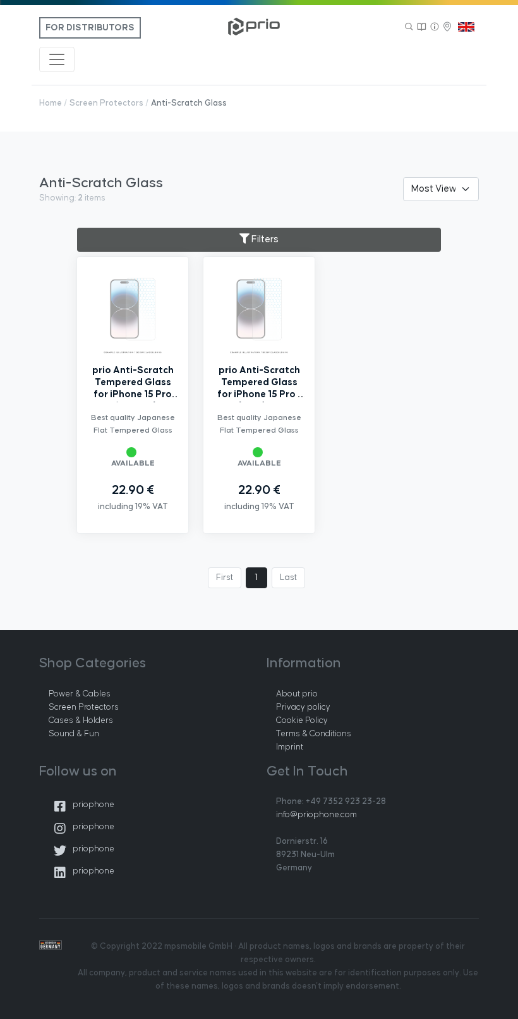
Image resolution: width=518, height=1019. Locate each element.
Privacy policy (303, 707)
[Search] (409, 27)
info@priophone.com (316, 814)
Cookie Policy (302, 720)
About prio (297, 693)
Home (50, 103)
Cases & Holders (81, 720)
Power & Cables (80, 693)
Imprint (289, 747)
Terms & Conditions (313, 733)
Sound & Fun (74, 733)
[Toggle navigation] (57, 59)
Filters (264, 239)
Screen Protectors (106, 103)
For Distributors (90, 27)
